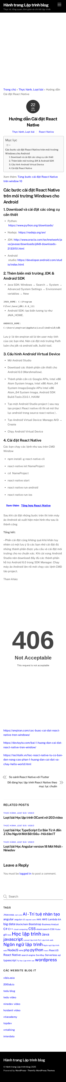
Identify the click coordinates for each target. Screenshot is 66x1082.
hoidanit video (11, 1010)
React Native (46, 131)
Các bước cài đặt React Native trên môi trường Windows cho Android (31, 151)
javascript (13, 939)
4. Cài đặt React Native (20, 168)
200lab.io (8, 984)
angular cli (19, 919)
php (27, 950)
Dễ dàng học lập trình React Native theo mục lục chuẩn (32, 784)
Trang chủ (9, 89)
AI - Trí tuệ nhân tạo (41, 914)
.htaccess (8, 914)
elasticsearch (43, 929)
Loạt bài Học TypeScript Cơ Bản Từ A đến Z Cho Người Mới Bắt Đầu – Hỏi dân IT (32, 832)
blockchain (22, 924)
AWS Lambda (49, 919)
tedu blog (9, 991)
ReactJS (54, 950)
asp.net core (31, 920)
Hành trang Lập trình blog (18, 1067)
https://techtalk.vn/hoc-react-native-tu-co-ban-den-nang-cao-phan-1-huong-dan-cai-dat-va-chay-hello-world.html (33, 760)
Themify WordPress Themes (41, 1070)
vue (32, 961)
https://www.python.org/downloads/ (30, 225)
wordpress (46, 959)
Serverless (51, 955)
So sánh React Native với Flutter (29, 777)
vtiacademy (10, 1016)
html (9, 935)
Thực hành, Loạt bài (31, 89)
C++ (10, 929)
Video (31, 813)
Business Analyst (50, 924)
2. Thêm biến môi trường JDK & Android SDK (31, 161)
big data (9, 924)
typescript (9, 960)
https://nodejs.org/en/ (32, 232)
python (36, 949)
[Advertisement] (33, 47)
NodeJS (12, 950)
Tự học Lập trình (24, 961)
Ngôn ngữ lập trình (23, 944)
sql (59, 955)
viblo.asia (9, 977)
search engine (28, 955)
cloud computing (21, 929)
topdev (7, 1023)
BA (59, 919)
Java (45, 934)
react (46, 951)
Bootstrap (35, 924)
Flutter (58, 929)
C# (5, 929)
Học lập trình (26, 934)
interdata (8, 1036)
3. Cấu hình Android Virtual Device (26, 164)
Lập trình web (47, 940)
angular (8, 919)
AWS (38, 919)
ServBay (40, 955)
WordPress (20, 1070)
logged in (25, 873)
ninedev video (11, 1003)
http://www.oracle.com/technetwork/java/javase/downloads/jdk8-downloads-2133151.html (35, 244)
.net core (18, 915)
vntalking (9, 1029)
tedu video (9, 997)
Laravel (27, 940)
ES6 (52, 929)
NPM (21, 951)
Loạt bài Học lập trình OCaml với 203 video (33, 817)
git (5, 934)
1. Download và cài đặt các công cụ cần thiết (31, 157)
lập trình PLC (35, 940)
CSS (32, 929)
